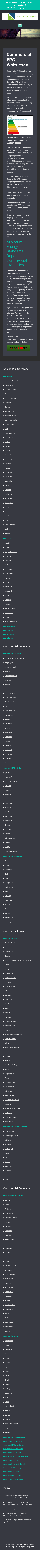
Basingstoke (9, 1213)
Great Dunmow (10, 1082)
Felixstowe (8, 560)
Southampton (10, 1305)
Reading (8, 896)
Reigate (7, 1415)
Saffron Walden (10, 1039)
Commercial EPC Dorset (11, 1472)
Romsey (8, 1300)
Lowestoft (8, 547)
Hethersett (8, 472)
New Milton (9, 1279)
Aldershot (8, 1200)
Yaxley (7, 1175)
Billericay (8, 991)
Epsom (7, 1371)
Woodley (8, 922)
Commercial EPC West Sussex (13, 1445)
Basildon (8, 956)
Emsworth (8, 1231)
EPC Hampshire (8, 634)
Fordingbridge (10, 1248)
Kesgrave (8, 578)
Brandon (8, 595)
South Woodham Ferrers (13, 1034)
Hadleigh (8, 600)
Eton (6, 878)
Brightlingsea (9, 1074)
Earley (7, 874)
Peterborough (10, 1131)
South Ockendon (10, 1021)
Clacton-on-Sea (10, 978)
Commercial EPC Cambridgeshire (15, 1127)
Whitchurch (9, 1326)
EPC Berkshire (8, 630)
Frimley (7, 1389)
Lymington (8, 1270)
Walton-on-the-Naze (12, 1047)
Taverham (8, 407)
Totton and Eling (10, 1318)
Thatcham (8, 909)
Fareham (8, 1235)
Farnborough (9, 1239)
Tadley (7, 1313)
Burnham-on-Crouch (12, 1100)
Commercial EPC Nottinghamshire (15, 1464)
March (7, 1153)
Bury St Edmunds (11, 552)
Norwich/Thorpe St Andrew (14, 381)
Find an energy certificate (13, 1509)
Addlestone (9, 1341)
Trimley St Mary (10, 608)
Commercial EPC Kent (10, 1460)
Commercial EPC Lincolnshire (13, 1441)
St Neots (8, 1144)
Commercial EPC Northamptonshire (15, 1456)
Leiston (7, 604)
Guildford (8, 1397)
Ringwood (8, 1296)
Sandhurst (8, 900)
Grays (7, 969)
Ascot (7, 861)
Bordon (7, 1222)
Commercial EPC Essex (11, 938)
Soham (7, 1179)
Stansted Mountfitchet (13, 1108)
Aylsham (8, 463)
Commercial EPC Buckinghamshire (15, 1468)
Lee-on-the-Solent (11, 1266)
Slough (7, 904)
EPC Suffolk (7, 538)
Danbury (8, 1104)
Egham (7, 1367)
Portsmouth (9, 1292)
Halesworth (9, 613)
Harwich (8, 1017)
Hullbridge (8, 1113)
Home (4, 38)
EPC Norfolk (7, 376)
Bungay (7, 617)
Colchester (8, 947)
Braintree (8, 982)
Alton (7, 1205)
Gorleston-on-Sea (11, 398)
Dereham (8, 403)
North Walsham (10, 416)
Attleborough (9, 424)
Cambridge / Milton (11, 1136)
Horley (7, 1402)
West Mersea (9, 1095)
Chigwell (8, 1056)
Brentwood (9, 973)
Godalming (9, 1393)
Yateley (7, 1331)
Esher (7, 1376)
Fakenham (8, 446)
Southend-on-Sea (11, 943)
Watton (7, 442)
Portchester (9, 1287)
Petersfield (8, 1283)
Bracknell (8, 865)
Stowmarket (9, 573)
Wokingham (9, 917)
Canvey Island (10, 986)
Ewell (7, 1380)
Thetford (8, 394)
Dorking (7, 1362)
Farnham (8, 1384)
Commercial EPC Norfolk (12, 654)
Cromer (7, 450)
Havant (7, 1257)
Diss (6, 429)
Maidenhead (9, 887)
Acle (6, 511)
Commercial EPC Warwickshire (13, 1479)
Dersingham (9, 481)
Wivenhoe (8, 1091)
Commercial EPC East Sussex (13, 1449)
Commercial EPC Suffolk (12, 768)
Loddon (7, 529)
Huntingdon (9, 1149)
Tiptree (7, 1069)
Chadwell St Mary (11, 1065)
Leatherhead (9, 1406)
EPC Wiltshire (8, 638)
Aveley (7, 1078)
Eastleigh (8, 1226)
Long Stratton (10, 524)
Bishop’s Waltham (11, 1218)
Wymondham (9, 411)
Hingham (8, 516)
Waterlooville (9, 1322)
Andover (8, 1209)
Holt (6, 520)
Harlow (7, 965)
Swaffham (8, 459)
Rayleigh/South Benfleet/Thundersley (18, 960)
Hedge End (8, 1261)
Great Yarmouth (10, 389)
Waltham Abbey (10, 1026)
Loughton (8, 999)
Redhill (7, 1410)
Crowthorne (9, 870)
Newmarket (9, 569)
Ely (6, 1157)
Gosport (8, 1252)
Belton (7, 485)
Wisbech (8, 1140)
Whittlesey (8, 1166)
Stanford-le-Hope (11, 1004)
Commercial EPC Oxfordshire (13, 1453)
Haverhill (8, 556)
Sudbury (8, 565)
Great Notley (9, 1087)
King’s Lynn (9, 385)
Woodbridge (9, 591)
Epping (7, 1060)
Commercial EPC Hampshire (13, 1195)
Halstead (8, 1052)
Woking (7, 1432)
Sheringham (9, 455)
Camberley (8, 1349)
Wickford (8, 995)
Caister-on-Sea (10, 433)
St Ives (7, 1162)
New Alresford (10, 1274)
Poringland (9, 477)
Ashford (8, 1345)
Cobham (8, 1358)
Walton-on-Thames (11, 1423)
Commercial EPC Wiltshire (12, 1475)
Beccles (7, 582)
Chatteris (8, 1170)
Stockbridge (9, 1309)
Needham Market (11, 621)
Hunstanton (9, 437)
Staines (7, 1419)
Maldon (7, 1013)
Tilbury (7, 1043)
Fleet (6, 1244)
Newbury (8, 891)
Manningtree (9, 1121)
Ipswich (7, 543)
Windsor (8, 913)
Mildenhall (8, 587)
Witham (7, 1008)
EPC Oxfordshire (9, 627)
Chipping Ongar (10, 1117)
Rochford (8, 1030)
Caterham (8, 1354)
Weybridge (8, 1428)
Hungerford (9, 883)
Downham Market (11, 420)
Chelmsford (9, 952)
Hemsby (8, 468)
